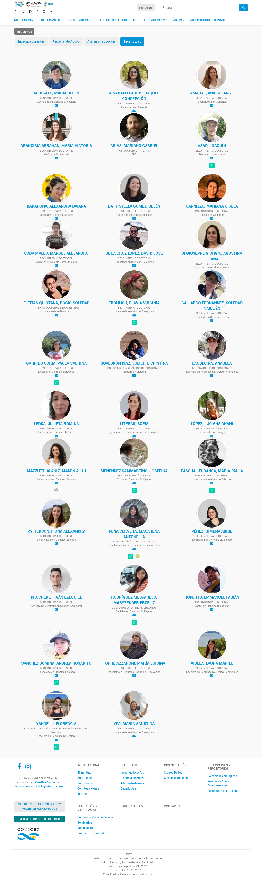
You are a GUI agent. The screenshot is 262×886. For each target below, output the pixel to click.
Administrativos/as (101, 41)
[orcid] (137, 556)
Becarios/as (132, 41)
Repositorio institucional (223, 791)
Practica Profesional (90, 833)
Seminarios (84, 822)
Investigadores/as (31, 41)
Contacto (221, 20)
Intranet (145, 7)
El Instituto (84, 772)
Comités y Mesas (88, 788)
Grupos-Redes (173, 772)
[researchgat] (212, 490)
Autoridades (85, 778)
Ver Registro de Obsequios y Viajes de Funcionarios (39, 806)
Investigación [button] (77, 20)
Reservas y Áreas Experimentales (218, 783)
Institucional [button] (24, 20)
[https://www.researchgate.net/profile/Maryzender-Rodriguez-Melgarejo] (134, 622)
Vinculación (85, 828)
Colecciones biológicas (222, 776)
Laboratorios (199, 20)
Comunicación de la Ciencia (95, 817)
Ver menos (24, 31)
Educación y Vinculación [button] (163, 20)
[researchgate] (212, 165)
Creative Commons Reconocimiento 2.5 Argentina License (39, 784)
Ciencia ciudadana (176, 778)
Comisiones (85, 783)
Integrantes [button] (51, 20)
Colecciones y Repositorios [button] (116, 20)
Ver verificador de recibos (39, 819)
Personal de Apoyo (66, 41)
